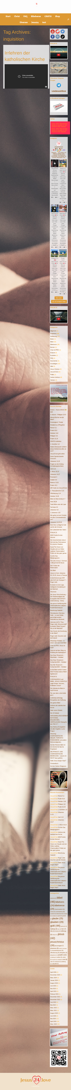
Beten (52, 339)
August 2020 (54, 1013)
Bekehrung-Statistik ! (56, 610)
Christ (17, 16)
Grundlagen (53, 363)
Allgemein (53, 331)
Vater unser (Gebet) (56, 710)
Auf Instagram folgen (60, 301)
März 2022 (53, 1007)
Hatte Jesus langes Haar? (58, 760)
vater (52, 961)
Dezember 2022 (55, 997)
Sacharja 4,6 (54, 507)
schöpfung (53, 957)
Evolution (53, 355)
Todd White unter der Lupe (58, 504)
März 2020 (53, 1024)
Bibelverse (36, 16)
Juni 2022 (53, 1002)
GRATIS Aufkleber (55, 441)
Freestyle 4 (53, 477)
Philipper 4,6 (54, 436)
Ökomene (53, 591)
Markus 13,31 (54, 482)
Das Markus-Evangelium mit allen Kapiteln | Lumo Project (57, 729)
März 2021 (53, 1010)
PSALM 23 (53, 532)
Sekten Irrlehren (55, 377)
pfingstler (63, 952)
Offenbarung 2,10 (55, 493)
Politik (52, 374)
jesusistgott (59, 945)
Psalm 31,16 (54, 438)
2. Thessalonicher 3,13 (57, 490)
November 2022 (55, 999)
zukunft (55, 963)
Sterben (52, 380)
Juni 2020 (53, 1016)
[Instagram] (57, 166)
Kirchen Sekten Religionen (58, 766)
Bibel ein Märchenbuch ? (57, 499)
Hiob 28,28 (53, 501)
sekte (59, 957)
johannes (54, 948)
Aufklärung (53, 336)
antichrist (53, 898)
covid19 (53, 913)
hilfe (52, 931)
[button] (68, 19)
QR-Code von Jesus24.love (58, 488)
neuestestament (57, 950)
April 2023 (53, 991)
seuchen (55, 959)
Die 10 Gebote (54, 713)
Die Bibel (53, 570)
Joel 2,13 (53, 469)
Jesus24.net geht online (57, 453)
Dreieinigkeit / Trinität (56, 422)
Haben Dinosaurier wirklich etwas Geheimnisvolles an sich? (58, 449)
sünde (60, 959)
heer (59, 929)
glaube (57, 918)
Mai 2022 (53, 1005)
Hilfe (51, 366)
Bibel (51, 342)
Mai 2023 (53, 988)
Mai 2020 (53, 1018)
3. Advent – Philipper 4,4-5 (58, 414)
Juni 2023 (53, 986)
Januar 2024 (54, 980)
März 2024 (53, 977)
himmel (57, 931)
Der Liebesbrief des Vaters (58, 529)
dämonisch (60, 913)
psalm (62, 955)
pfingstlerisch (54, 955)
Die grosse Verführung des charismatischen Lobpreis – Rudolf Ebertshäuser (58, 605)
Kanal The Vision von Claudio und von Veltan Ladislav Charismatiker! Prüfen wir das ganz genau (58, 846)
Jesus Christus (54, 369)
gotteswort (64, 926)
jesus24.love (54, 160)
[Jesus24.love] (35, 7)
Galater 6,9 (53, 480)
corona (52, 911)
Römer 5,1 (53, 427)
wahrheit (58, 961)
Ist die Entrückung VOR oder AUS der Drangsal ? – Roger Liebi (58, 580)
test (44, 22)
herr (63, 929)
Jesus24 (35, 22)
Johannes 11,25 (55, 461)
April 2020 (53, 1021)
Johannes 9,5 (54, 510)
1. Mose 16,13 (54, 471)
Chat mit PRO (54, 350)
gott (55, 925)
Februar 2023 (54, 994)
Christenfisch (54, 763)
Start (8, 16)
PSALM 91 (53, 676)
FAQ (25, 16)
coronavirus (60, 911)
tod (65, 959)
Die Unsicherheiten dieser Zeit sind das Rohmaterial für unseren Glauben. (58, 542)
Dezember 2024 (55, 975)
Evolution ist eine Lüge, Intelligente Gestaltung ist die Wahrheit (57, 587)
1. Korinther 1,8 (54, 444)
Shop (57, 16)
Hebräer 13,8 (54, 433)
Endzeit (52, 352)
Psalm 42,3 (53, 485)
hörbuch (55, 934)
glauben (57, 922)
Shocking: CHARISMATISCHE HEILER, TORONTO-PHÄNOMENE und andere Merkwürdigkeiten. (58, 738)
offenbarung (54, 952)
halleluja (53, 929)
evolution (55, 915)
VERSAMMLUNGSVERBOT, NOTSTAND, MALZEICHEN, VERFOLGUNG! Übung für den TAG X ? (59, 720)
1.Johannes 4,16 (55, 512)
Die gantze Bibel (55, 703)
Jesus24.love (54, 372)
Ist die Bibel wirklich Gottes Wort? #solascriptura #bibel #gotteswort (58, 672)
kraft (60, 948)
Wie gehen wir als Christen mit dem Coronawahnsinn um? (58, 517)
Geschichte (53, 361)
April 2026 (53, 972)
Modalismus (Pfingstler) (57, 425)
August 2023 (54, 983)
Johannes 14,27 (55, 474)
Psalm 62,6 (53, 430)
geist (60, 916)
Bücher (52, 347)
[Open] (55, 163)
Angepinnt (53, 333)
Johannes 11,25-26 (56, 522)
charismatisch (60, 909)
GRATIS (47, 16)
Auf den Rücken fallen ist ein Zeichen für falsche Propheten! (57, 747)
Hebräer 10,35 (54, 496)
